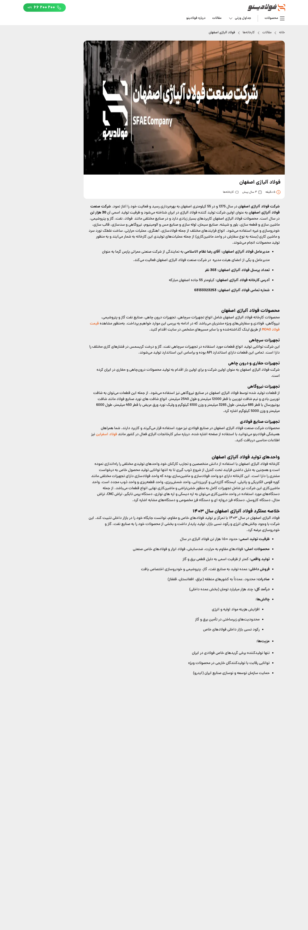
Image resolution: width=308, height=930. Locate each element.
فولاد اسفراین (106, 434)
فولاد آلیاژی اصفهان (222, 32)
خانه (282, 32)
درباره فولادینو (196, 18)
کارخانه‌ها (249, 32)
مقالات (216, 18)
